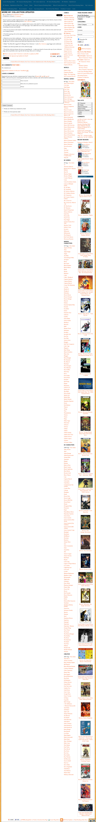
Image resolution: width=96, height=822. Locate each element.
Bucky (65, 271)
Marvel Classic (68, 104)
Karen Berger (67, 729)
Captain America (68, 279)
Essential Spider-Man (69, 304)
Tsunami (66, 152)
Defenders (66, 293)
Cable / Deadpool (68, 277)
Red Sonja (66, 381)
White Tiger (67, 420)
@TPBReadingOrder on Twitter (29, 820)
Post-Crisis (73, 35)
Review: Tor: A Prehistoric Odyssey (83, 121)
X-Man (66, 428)
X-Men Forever (68, 436)
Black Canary (67, 467)
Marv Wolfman (68, 741)
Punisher (66, 379)
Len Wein (66, 733)
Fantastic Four (67, 312)
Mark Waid (67, 739)
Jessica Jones (67, 340)
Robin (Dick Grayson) (69, 601)
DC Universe (67, 33)
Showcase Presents (68, 239)
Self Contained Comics (70, 62)
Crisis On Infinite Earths (70, 182)
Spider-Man (67, 397)
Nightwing (66, 579)
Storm (65, 403)
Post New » (16, 65)
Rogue (65, 383)
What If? (66, 157)
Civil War (66, 85)
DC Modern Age (68, 43)
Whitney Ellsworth (69, 774)
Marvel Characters (83, 57)
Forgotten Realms (68, 72)
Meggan (66, 356)
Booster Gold (67, 473)
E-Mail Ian (86, 77)
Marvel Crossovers (68, 112)
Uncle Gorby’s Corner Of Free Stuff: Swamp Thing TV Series (85, 255)
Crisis (65, 180)
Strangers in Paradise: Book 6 (85, 142)
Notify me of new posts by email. (12, 111)
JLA (65, 544)
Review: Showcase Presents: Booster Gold (85, 454)
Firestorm (66, 508)
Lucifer (66, 571)
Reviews (81, 67)
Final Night (67, 219)
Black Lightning (68, 469)
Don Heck (66, 678)
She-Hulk (66, 391)
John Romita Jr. (68, 725)
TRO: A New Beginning (86, 97)
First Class (66, 89)
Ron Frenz (66, 751)
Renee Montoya (68, 595)
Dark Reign (67, 87)
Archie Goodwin (68, 660)
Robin (65, 599)
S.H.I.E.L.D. (67, 387)
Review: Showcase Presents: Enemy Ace (85, 780)
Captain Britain (68, 281)
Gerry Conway (67, 696)
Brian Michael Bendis (69, 666)
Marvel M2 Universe (69, 125)
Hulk (65, 326)
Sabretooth (66, 389)
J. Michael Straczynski (69, 705)
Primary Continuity (69, 17)
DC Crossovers (67, 200)
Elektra (66, 303)
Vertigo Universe (68, 45)
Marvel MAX (67, 129)
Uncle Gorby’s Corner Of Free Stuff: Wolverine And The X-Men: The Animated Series (85, 271)
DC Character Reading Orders (24, 1)
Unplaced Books (68, 64)
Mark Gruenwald (68, 737)
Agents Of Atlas (68, 247)
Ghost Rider (67, 318)
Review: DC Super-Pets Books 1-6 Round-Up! (85, 660)
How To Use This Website (52, 9)
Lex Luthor (67, 565)
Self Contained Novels (69, 76)
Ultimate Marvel (68, 29)
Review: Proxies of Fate (86, 569)
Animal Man (67, 457)
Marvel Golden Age (69, 19)
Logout (47, 76)
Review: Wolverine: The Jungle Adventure (85, 604)
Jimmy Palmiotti (68, 713)
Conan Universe (68, 53)
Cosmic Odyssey (68, 178)
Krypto (66, 559)
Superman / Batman (69, 626)
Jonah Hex (66, 549)
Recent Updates (23, 9)
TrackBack (24, 70)
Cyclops (66, 287)
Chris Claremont (68, 670)
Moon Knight (67, 358)
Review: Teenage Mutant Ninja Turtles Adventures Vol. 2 (85, 433)
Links (73, 9)
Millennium (67, 233)
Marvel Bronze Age (69, 25)
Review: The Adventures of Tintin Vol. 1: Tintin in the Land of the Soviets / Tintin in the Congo (86, 739)
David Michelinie (68, 676)
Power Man (67, 375)
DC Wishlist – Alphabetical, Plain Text (12, 5)
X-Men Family (67, 432)
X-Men (66, 430)
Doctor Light (67, 498)
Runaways (66, 385)
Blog (12, 14)
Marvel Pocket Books (69, 135)
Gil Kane (66, 698)
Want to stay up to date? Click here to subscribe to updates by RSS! (22, 53)
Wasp (65, 419)
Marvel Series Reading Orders (76, 5)
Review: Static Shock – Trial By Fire (85, 314)
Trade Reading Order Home (81, 820)
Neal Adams (67, 745)
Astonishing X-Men (69, 257)
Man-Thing (67, 350)
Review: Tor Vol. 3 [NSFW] (86, 137)
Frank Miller (67, 684)
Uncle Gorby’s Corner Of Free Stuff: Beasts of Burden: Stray (85, 625)
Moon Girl (80, 168)
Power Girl (66, 589)
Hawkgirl (66, 532)
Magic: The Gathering (69, 74)
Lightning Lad (67, 567)
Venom (66, 415)
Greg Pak (66, 700)
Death (65, 494)
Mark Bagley (67, 735)
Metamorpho (67, 577)
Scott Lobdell (67, 761)
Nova (65, 373)
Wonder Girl (67, 647)
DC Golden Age (68, 37)
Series (90, 57)
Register (38, 76)
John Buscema (67, 719)
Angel (65, 253)
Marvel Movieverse (69, 131)
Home (30, 5)
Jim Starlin (66, 717)
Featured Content (82, 176)
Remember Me (83, 39)
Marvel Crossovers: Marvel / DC (69, 114)
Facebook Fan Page (43, 820)
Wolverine (66, 422)
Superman (66, 624)
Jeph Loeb (66, 711)
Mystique (66, 363)
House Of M (67, 93)
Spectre (66, 612)
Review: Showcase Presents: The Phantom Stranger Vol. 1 (85, 354)
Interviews (90, 69)
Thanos (66, 407)
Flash (65, 510)
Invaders (66, 332)
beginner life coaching (83, 130)
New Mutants (67, 367)
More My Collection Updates (18, 12)
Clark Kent (66, 483)
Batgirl (66, 461)
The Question (67, 639)
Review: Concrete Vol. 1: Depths (85, 374)
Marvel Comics (82, 55)
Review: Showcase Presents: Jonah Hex (85, 412)
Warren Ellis (67, 772)
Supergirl (66, 622)
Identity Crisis (67, 225)
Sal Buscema (67, 759)
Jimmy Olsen (67, 542)
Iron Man (66, 338)
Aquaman (66, 459)
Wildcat (66, 645)
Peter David (67, 749)
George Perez (67, 694)
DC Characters (82, 61)
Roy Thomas (67, 757)
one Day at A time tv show (84, 119)
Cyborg (66, 490)
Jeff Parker (66, 709)
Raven (65, 591)
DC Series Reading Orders (53, 1)
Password (80, 34)
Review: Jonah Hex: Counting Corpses (85, 760)
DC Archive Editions (69, 191)
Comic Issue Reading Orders (85, 71)
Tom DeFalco (67, 770)
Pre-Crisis (66, 35)
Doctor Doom (67, 295)
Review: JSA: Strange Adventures (85, 531)
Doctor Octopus (68, 297)
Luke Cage (66, 346)
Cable (65, 275)
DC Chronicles (67, 195)
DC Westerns (67, 208)
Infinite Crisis (67, 227)
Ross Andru (67, 755)
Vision (65, 417)
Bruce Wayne (67, 475)
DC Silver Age (68, 39)
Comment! (55, 54)
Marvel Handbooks (69, 119)
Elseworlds (66, 216)
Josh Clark (86, 170)
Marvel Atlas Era (68, 21)
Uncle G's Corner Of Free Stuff (85, 73)
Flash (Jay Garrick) (68, 514)
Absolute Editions (68, 166)
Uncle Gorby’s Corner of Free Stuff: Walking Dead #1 (85, 698)
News (80, 69)
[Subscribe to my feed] (3, 54)
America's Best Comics (69, 61)
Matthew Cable (68, 575)
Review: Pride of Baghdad (85, 718)
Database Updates (19, 14)
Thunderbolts (67, 413)
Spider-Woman (67, 399)
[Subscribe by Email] (4, 56)
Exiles (65, 310)
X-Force (66, 426)
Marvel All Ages (68, 99)
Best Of (66, 172)
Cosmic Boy (67, 488)
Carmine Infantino (68, 668)
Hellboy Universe (68, 55)
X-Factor (66, 424)
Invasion (66, 229)
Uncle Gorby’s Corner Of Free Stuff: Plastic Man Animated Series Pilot (85, 678)
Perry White (67, 583)
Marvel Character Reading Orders (42, 5)
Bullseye (66, 273)
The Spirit (66, 641)
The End (66, 150)
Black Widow (67, 267)
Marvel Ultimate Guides (70, 140)
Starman (66, 614)
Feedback (80, 77)
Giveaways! (81, 80)
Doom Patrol (67, 502)
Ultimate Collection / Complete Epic (69, 154)
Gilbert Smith (87, 153)
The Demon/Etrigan (69, 634)
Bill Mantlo (67, 664)
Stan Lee (66, 762)
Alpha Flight (67, 251)
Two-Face (66, 643)
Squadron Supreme (69, 401)
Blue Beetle (67, 471)
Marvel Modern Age (69, 27)
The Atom (66, 632)
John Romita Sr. (68, 727)
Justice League (67, 553)
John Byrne (67, 721)
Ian (5, 14)
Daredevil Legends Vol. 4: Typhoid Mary (84, 127)
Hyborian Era (67, 95)
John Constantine (68, 546)
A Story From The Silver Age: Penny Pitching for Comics (85, 644)
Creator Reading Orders (9, 1)
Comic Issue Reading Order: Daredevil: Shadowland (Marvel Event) (85, 814)
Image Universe (68, 51)
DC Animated (67, 189)
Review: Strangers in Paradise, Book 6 (85, 234)
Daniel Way (67, 672)
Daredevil (66, 289)
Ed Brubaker (67, 680)
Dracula (66, 301)
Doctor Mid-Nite (68, 500)
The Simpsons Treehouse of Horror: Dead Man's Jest (85, 150)
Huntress (66, 540)
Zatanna (66, 651)
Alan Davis (67, 658)
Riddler (66, 597)
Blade (65, 269)
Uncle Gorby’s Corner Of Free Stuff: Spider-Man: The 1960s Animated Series (85, 392)
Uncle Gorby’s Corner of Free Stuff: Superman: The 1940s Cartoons (85, 490)
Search (30, 9)
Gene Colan (67, 692)
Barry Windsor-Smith (69, 662)
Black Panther (67, 265)
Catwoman (66, 481)
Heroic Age (67, 91)
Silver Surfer (67, 393)
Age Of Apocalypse (69, 83)
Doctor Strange (68, 299)
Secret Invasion (68, 146)
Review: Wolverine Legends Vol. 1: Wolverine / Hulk (85, 474)
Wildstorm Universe (69, 47)
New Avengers (67, 365)
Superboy (66, 620)
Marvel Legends (68, 123)
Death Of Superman (69, 210)
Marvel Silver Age (69, 23)
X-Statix (66, 440)
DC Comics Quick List (39, 1)
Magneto (66, 348)
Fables (65, 59)
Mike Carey (67, 743)
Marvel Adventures (69, 97)
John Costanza (67, 723)
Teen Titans (67, 630)
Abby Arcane (67, 449)
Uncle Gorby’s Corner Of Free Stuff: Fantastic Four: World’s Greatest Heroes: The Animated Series (85, 293)
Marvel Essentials (68, 117)
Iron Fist (66, 336)
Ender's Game (67, 70)
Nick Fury (66, 371)
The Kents (66, 638)
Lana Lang (66, 561)
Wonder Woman (68, 649)
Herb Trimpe (67, 702)
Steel (65, 616)
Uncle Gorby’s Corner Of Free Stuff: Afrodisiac (85, 584)
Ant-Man (66, 255)
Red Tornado (67, 593)
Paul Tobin (66, 747)
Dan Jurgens (67, 674)
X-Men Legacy (68, 438)
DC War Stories (68, 206)
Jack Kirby (66, 707)
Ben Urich (66, 263)
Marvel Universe (68, 15)
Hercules (66, 324)
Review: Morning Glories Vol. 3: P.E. (85, 334)
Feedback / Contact (66, 9)
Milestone (66, 231)
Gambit (66, 316)
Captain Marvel (68, 283)
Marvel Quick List (69, 31)
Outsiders (66, 581)
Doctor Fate (67, 496)
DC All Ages (67, 187)
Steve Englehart (68, 766)
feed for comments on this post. (11, 70)
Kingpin (66, 342)
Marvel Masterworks (69, 127)
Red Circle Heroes (68, 237)
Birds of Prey (67, 465)
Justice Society (68, 555)
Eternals (66, 306)
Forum (26, 5)
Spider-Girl (67, 395)
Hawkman (66, 534)
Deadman (66, 492)
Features (84, 69)
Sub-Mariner (67, 405)
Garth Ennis (67, 690)
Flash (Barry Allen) (69, 512)
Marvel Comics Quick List (60, 5)
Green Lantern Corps (69, 530)
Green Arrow (67, 516)
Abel (65, 451)
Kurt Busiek (67, 731)
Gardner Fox (67, 688)
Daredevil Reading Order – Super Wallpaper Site (84, 124)
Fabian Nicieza (68, 682)
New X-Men (67, 369)
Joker (65, 548)
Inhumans (66, 330)
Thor (65, 411)
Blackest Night (68, 174)
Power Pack (67, 377)
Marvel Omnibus (68, 133)
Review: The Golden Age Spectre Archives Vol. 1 (85, 195)
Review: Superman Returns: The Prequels (85, 800)
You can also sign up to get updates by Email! (16, 56)
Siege (65, 148)
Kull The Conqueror (69, 344)
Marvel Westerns (68, 144)
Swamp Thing (67, 628)
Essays (85, 67)
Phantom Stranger (68, 585)
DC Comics (80, 59)
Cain (65, 477)
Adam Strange (67, 453)
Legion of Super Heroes (70, 563)
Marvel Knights (68, 121)
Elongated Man (68, 506)
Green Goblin (67, 320)
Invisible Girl (67, 334)
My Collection (89, 5)
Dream (65, 504)
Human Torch (67, 328)
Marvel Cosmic (68, 110)
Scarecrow (66, 608)
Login (42, 76)
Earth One (66, 214)
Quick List (89, 55)
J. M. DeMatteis (68, 704)
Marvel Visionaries (69, 142)
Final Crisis (67, 218)
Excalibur (66, 308)
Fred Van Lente (68, 686)
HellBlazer (66, 536)
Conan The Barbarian (69, 285)
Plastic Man (67, 587)
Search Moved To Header (17, 61)
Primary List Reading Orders (10, 9)
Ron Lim (66, 753)
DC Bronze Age (68, 41)
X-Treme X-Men (68, 442)
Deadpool (66, 291)
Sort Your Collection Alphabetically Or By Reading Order (39, 61)
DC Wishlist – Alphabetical (69, 1)
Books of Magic (68, 176)
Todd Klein (67, 768)
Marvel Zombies (68, 352)
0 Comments (18, 16)
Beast (65, 261)
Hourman (66, 538)
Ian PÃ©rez (87, 144)
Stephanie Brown (68, 618)
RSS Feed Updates (86, 48)
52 (64, 164)
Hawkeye (66, 322)
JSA (65, 551)
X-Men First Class (68, 434)
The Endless (67, 636)
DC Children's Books (69, 193)
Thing (65, 409)
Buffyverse (66, 57)
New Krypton (67, 235)
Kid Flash (66, 557)
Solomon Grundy (68, 610)
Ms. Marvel (67, 362)
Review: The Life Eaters (85, 550)
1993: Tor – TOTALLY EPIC (85, 135)
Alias (65, 249)
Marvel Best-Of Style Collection (69, 101)
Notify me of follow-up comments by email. (15, 108)
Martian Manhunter (69, 573)
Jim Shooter (67, 715)
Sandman (66, 603)
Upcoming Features (39, 9)
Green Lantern (67, 517)
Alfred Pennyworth (69, 455)
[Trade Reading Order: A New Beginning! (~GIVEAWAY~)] (85, 96)
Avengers (66, 259)
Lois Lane (66, 569)
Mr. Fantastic (67, 360)
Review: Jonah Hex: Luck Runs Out (85, 511)
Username (80, 30)
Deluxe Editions (68, 212)
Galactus (66, 314)
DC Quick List (68, 49)
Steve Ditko (67, 764)
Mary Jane (66, 354)
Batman (66, 463)
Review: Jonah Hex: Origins (85, 215)
